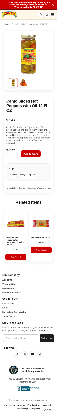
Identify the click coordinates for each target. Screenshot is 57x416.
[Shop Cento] (9, 14)
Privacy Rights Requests (28, 408)
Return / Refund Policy (28, 405)
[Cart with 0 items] (46, 14)
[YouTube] (32, 354)
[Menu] (52, 14)
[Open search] (40, 14)
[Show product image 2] (23, 82)
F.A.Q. (5, 307)
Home (6, 24)
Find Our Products (11, 292)
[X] (25, 354)
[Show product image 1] (13, 82)
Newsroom (8, 288)
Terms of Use (8, 405)
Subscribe (46, 338)
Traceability (8, 284)
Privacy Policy (46, 405)
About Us (7, 279)
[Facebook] (17, 354)
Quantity (10, 149)
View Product (16, 257)
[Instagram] (40, 354)
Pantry (13, 175)
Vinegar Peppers (28, 175)
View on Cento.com (39, 188)
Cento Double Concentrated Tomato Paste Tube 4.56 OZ (14, 241)
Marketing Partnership (14, 312)
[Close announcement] (52, 4)
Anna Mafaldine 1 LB (40, 237)
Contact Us (8, 303)
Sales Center (9, 316)
